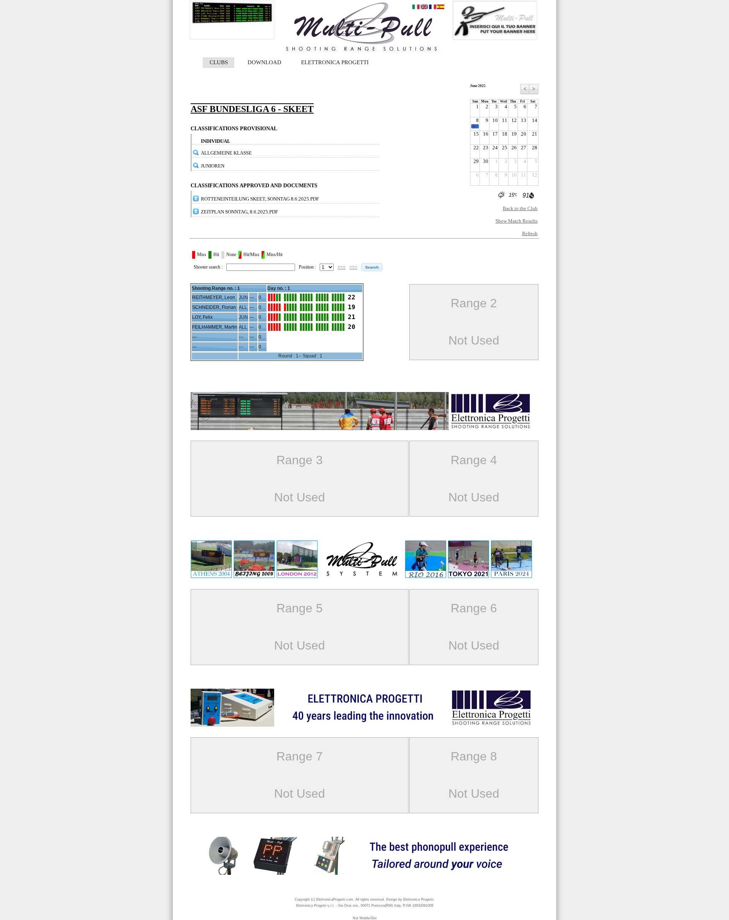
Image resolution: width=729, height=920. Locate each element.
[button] (372, 267)
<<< (342, 267)
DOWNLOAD (264, 62)
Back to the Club (520, 208)
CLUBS (219, 62)
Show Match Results (516, 221)
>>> (353, 267)
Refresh (530, 233)
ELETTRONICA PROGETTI (335, 62)
